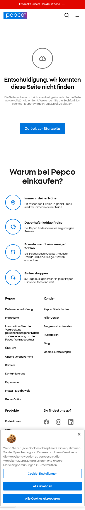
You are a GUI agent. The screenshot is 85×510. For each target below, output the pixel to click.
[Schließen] (79, 434)
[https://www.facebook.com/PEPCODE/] (47, 422)
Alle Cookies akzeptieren (42, 498)
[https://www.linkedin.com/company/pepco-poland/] (71, 422)
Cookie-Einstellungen (43, 473)
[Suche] (66, 15)
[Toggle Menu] (77, 15)
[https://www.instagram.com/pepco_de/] (59, 422)
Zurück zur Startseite (42, 128)
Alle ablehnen (42, 486)
